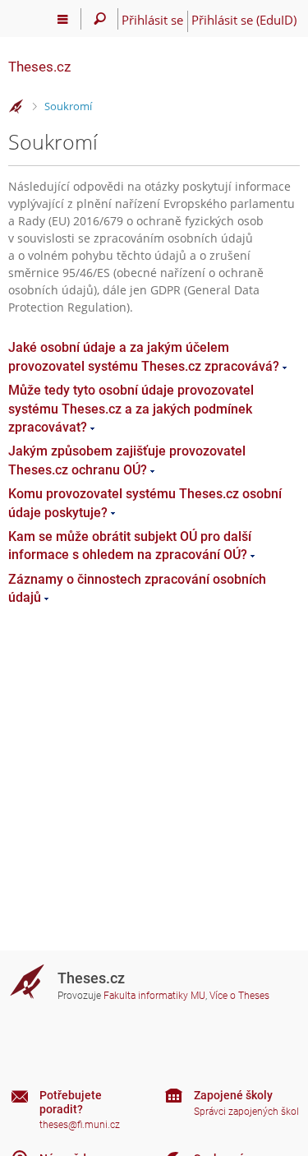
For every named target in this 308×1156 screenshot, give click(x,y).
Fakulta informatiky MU (154, 995)
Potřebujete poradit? (70, 1102)
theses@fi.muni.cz (79, 1125)
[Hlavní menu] (62, 19)
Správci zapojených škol (246, 1111)
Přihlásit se (152, 20)
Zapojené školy (233, 1095)
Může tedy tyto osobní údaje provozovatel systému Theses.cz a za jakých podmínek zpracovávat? (131, 408)
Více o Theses (239, 995)
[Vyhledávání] (99, 19)
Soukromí (68, 106)
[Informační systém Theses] (16, 107)
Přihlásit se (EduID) (244, 20)
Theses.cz (39, 66)
